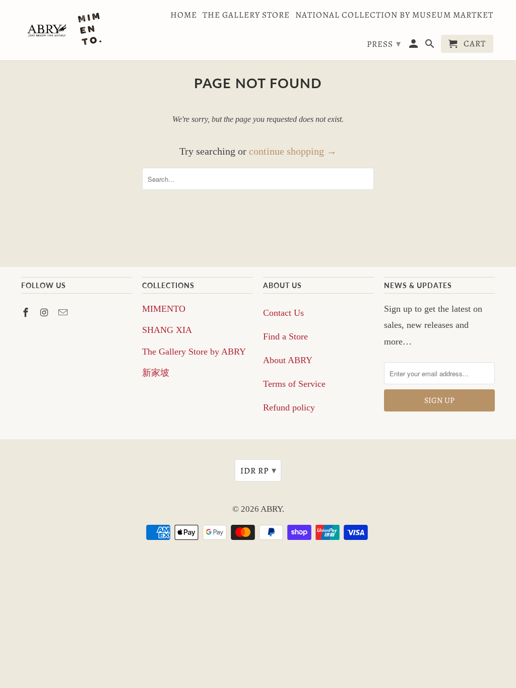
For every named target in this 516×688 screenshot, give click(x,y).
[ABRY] (66, 30)
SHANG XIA (167, 330)
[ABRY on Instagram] (45, 313)
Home (183, 15)
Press (384, 44)
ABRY (271, 509)
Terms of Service (294, 384)
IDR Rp (258, 470)
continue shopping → (293, 151)
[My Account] (414, 46)
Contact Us (283, 313)
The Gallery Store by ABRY (194, 352)
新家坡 (155, 373)
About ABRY (287, 360)
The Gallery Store (246, 15)
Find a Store (285, 336)
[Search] (430, 46)
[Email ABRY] (64, 313)
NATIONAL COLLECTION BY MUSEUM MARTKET (394, 15)
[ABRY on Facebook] (26, 313)
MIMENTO (163, 309)
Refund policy (289, 407)
